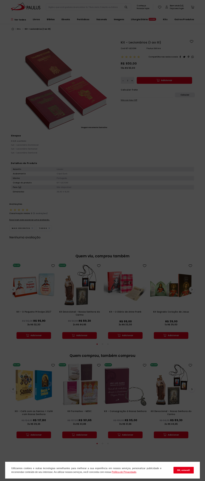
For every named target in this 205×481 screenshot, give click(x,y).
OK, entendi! (183, 470)
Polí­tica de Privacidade (124, 472)
